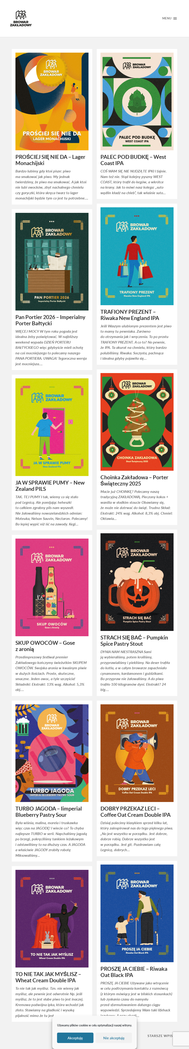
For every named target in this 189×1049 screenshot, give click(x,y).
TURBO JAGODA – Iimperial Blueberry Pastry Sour (48, 812)
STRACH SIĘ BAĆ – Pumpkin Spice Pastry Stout (134, 641)
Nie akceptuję (113, 1038)
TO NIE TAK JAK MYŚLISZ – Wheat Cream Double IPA (48, 977)
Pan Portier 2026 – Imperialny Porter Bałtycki (50, 320)
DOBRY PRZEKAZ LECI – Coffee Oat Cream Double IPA (135, 812)
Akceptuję (75, 1038)
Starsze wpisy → (164, 1036)
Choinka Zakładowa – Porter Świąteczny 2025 (134, 480)
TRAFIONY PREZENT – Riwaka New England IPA (129, 315)
